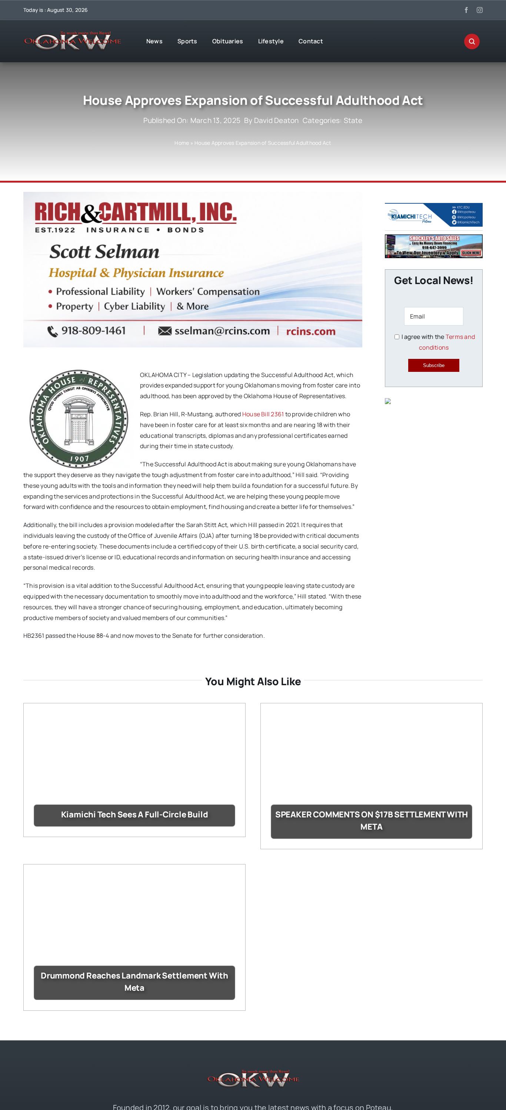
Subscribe (434, 365)
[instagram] (480, 10)
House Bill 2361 (263, 414)
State (353, 120)
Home (181, 142)
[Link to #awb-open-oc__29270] (472, 41)
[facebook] (466, 10)
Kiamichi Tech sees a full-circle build (134, 814)
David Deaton (276, 120)
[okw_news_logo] (72, 34)
